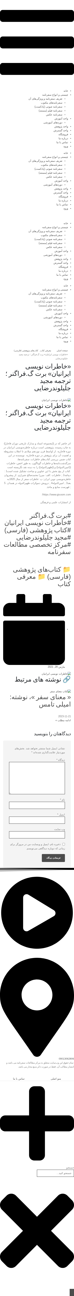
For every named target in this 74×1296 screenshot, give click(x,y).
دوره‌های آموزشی (52, 122)
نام (62, 799)
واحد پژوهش (61, 126)
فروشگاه (63, 134)
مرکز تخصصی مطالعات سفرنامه (37, 548)
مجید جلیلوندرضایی (41, 537)
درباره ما (63, 138)
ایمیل (61, 814)
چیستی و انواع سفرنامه (55, 94)
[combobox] (55, 1173)
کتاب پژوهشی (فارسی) (35, 530)
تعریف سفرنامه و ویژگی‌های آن (45, 98)
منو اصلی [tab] (56, 1078)
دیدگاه (60, 759)
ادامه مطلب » (63, 720)
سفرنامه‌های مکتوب (51, 102)
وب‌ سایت (59, 829)
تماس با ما (62, 142)
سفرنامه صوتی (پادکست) (48, 106)
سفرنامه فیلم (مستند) (50, 110)
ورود (65, 146)
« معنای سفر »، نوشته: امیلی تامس (40, 700)
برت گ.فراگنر (48, 515)
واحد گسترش (60, 130)
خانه (66, 90)
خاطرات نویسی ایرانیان (35, 522)
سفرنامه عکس (54, 114)
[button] (72, 1074)
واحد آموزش (61, 118)
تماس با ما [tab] (19, 1078)
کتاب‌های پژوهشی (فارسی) (42, 573)
